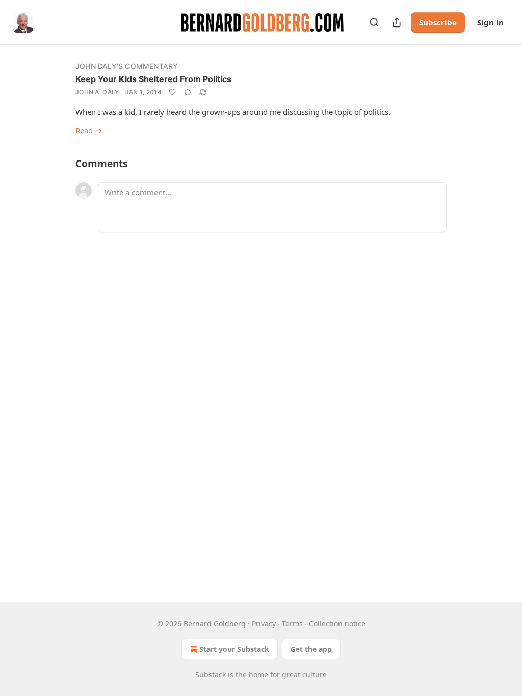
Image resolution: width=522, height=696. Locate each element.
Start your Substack (234, 649)
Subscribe (438, 22)
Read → (88, 130)
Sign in (490, 22)
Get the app (311, 649)
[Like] (172, 92)
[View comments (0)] (187, 92)
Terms (292, 623)
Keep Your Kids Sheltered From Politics (153, 79)
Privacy (264, 623)
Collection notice (337, 623)
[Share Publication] (396, 22)
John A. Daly (97, 92)
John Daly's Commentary (126, 66)
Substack (210, 674)
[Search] (374, 22)
